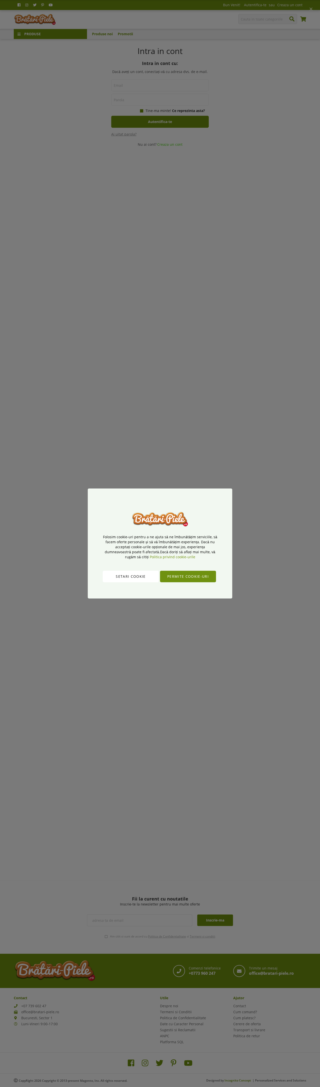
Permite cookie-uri (188, 576)
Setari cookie (131, 576)
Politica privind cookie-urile (172, 556)
